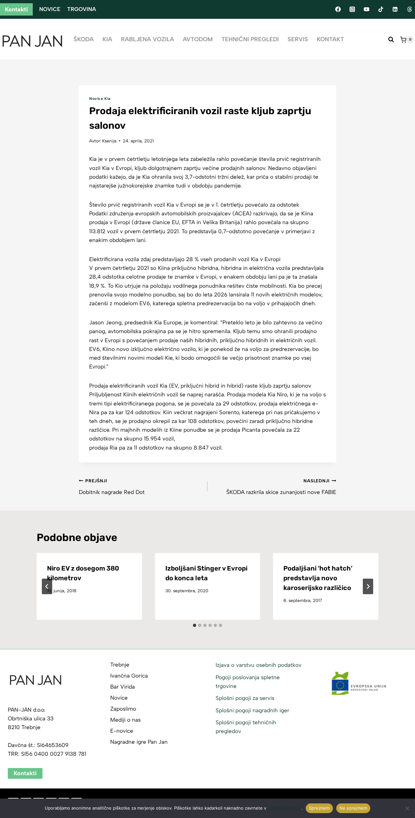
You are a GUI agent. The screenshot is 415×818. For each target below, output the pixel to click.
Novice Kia (100, 98)
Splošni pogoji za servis (245, 698)
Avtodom (198, 39)
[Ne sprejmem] (407, 808)
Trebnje (119, 664)
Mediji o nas (125, 719)
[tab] (194, 625)
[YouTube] (366, 9)
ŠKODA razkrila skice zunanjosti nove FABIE (281, 486)
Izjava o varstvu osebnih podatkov (259, 665)
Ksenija (109, 140)
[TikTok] (380, 9)
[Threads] (409, 9)
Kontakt (330, 39)
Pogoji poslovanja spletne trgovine (248, 681)
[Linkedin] (395, 9)
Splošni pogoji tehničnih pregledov (246, 726)
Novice (49, 9)
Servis (298, 39)
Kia (107, 39)
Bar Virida (122, 686)
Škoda (84, 39)
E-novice (121, 731)
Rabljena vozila (147, 39)
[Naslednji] (368, 586)
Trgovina (81, 9)
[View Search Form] (391, 39)
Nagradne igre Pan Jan (139, 742)
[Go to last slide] (47, 586)
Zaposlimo (123, 708)
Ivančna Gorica (129, 675)
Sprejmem (319, 808)
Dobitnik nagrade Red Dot (112, 486)
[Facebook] (337, 9)
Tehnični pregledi (250, 39)
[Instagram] (352, 9)
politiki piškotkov (284, 808)
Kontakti (16, 9)
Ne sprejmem (353, 808)
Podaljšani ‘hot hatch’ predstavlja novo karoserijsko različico (317, 578)
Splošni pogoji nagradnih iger (252, 710)
